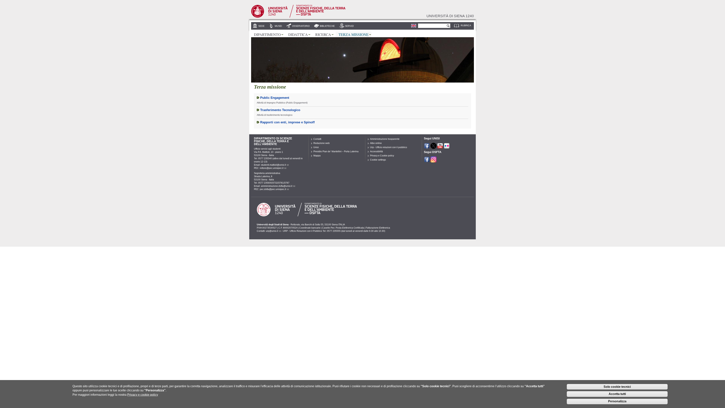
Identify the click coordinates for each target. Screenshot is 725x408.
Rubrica (466, 25)
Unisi (316, 147)
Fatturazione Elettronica (378, 227)
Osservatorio (301, 26)
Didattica (298, 34)
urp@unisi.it (272, 231)
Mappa (317, 155)
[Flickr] (447, 147)
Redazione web (321, 143)
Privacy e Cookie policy (382, 155)
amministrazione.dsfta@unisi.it (276, 186)
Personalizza (617, 401)
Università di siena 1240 (450, 16)
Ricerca (323, 34)
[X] (433, 147)
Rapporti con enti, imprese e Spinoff (287, 122)
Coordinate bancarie (309, 227)
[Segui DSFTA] (433, 160)
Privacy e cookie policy (142, 394)
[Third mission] (413, 25)
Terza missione (354, 34)
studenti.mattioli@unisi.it (273, 165)
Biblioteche (327, 26)
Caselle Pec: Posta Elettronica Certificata (343, 227)
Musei (278, 26)
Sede (261, 26)
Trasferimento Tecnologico (280, 110)
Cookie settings (378, 159)
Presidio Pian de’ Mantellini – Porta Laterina (336, 151)
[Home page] (298, 17)
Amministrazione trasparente (385, 139)
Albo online (376, 143)
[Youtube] (440, 147)
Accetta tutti (617, 394)
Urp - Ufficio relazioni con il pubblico (388, 147)
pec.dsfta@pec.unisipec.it (273, 189)
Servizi (349, 26)
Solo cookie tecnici (617, 386)
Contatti (317, 139)
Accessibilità (376, 151)
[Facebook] (427, 147)
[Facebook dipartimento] (427, 160)
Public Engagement (274, 98)
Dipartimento (267, 34)
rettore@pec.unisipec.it (271, 168)
